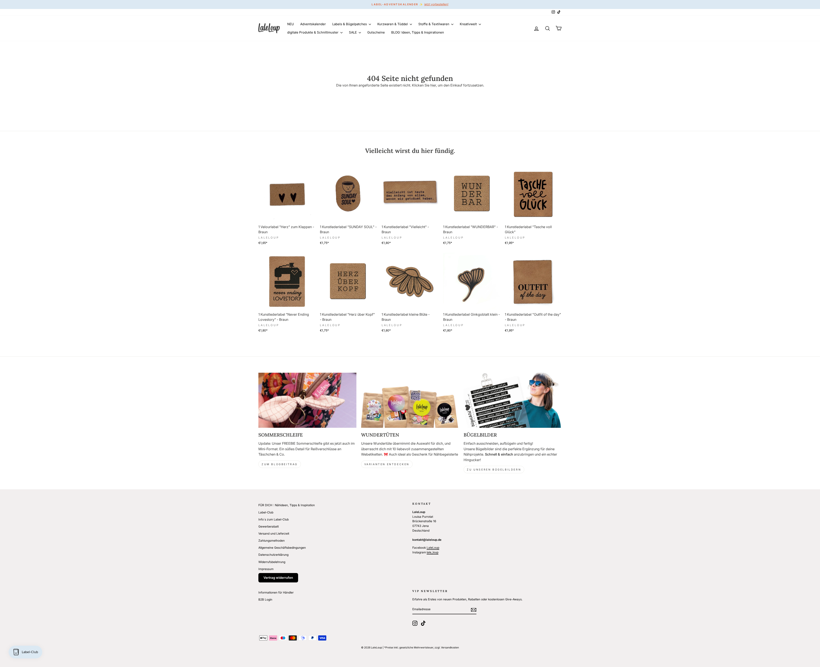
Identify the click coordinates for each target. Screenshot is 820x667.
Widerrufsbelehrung (271, 562)
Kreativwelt (469, 24)
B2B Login (265, 599)
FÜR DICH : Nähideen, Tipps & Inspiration (286, 505)
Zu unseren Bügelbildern (494, 469)
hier (433, 85)
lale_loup (432, 552)
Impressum (266, 569)
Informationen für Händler (276, 592)
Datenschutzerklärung (273, 554)
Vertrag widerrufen (278, 578)
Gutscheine (376, 32)
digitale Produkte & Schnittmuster (313, 32)
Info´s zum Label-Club (273, 519)
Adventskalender (313, 24)
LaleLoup (433, 547)
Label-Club (265, 512)
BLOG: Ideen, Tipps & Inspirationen (417, 32)
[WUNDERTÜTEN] (410, 400)
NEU (290, 24)
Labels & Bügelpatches (350, 24)
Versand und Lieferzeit (273, 533)
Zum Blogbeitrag (280, 464)
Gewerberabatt (268, 526)
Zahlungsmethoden (271, 540)
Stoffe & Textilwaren (434, 24)
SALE (353, 32)
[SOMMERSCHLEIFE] (307, 400)
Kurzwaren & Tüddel (393, 24)
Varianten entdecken (386, 464)
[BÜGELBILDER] (513, 400)
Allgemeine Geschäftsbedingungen (282, 547)
